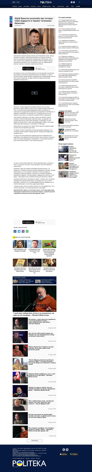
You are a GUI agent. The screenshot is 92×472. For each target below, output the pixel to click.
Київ (54, 6)
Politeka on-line (46, 6)
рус (18, 2)
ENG (72, 6)
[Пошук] (79, 2)
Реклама (33, 458)
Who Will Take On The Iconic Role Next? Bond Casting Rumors (71, 137)
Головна (14, 6)
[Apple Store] (63, 454)
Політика (33, 6)
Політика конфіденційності (18, 458)
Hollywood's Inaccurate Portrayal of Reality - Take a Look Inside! (71, 120)
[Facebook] (11, 17)
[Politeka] (46, 2)
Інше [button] (77, 6)
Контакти (38, 458)
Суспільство (60, 6)
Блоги (39, 6)
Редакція (27, 458)
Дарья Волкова (22, 227)
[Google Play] (74, 454)
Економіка (26, 6)
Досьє (20, 6)
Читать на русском (50, 25)
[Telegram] (74, 2)
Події (67, 6)
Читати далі (34, 440)
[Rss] (71, 2)
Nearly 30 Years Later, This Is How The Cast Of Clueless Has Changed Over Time (72, 114)
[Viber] (11, 23)
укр (14, 2)
